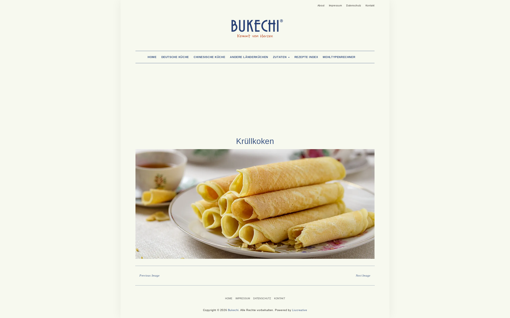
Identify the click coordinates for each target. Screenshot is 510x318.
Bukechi (233, 310)
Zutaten (280, 57)
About (321, 5)
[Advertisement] (255, 104)
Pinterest (137, 4)
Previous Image (149, 275)
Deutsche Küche (175, 57)
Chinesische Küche (209, 57)
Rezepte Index (306, 57)
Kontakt (370, 5)
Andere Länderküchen (249, 57)
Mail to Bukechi (144, 4)
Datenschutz (353, 5)
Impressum (335, 5)
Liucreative (299, 310)
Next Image (363, 275)
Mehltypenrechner (339, 57)
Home (152, 57)
